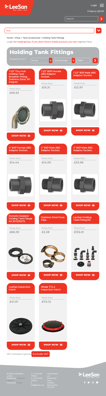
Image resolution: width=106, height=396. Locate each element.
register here (84, 41)
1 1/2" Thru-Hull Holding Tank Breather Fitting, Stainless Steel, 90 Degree (19, 76)
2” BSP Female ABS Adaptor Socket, (20, 149)
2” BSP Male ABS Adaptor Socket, (50, 149)
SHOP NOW (19, 135)
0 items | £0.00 (95, 11)
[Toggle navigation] (102, 5)
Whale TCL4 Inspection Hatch (51, 288)
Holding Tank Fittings (53, 38)
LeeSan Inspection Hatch (19, 288)
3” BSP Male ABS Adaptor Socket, (82, 149)
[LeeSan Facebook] (84, 383)
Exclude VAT (41, 354)
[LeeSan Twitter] (88, 383)
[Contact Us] (97, 383)
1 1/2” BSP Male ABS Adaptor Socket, (84, 74)
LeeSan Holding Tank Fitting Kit (82, 218)
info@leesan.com (37, 385)
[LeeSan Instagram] (93, 383)
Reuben (19, 383)
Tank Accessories (31, 38)
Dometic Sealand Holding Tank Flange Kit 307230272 (20, 219)
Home (10, 38)
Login (94, 5)
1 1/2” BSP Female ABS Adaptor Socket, (51, 74)
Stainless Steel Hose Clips (53, 218)
